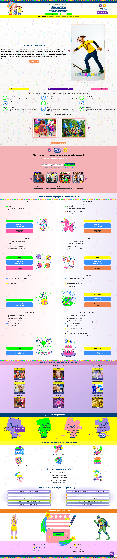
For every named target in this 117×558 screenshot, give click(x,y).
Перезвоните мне (70, 164)
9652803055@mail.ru (41, 548)
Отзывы (63, 16)
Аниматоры (58, 7)
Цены (49, 16)
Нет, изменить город (64, 14)
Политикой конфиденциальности (67, 167)
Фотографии (55, 16)
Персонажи (42, 16)
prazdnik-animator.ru (41, 551)
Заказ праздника (73, 16)
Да (59, 14)
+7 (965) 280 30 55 (103, 10)
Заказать (58, 534)
